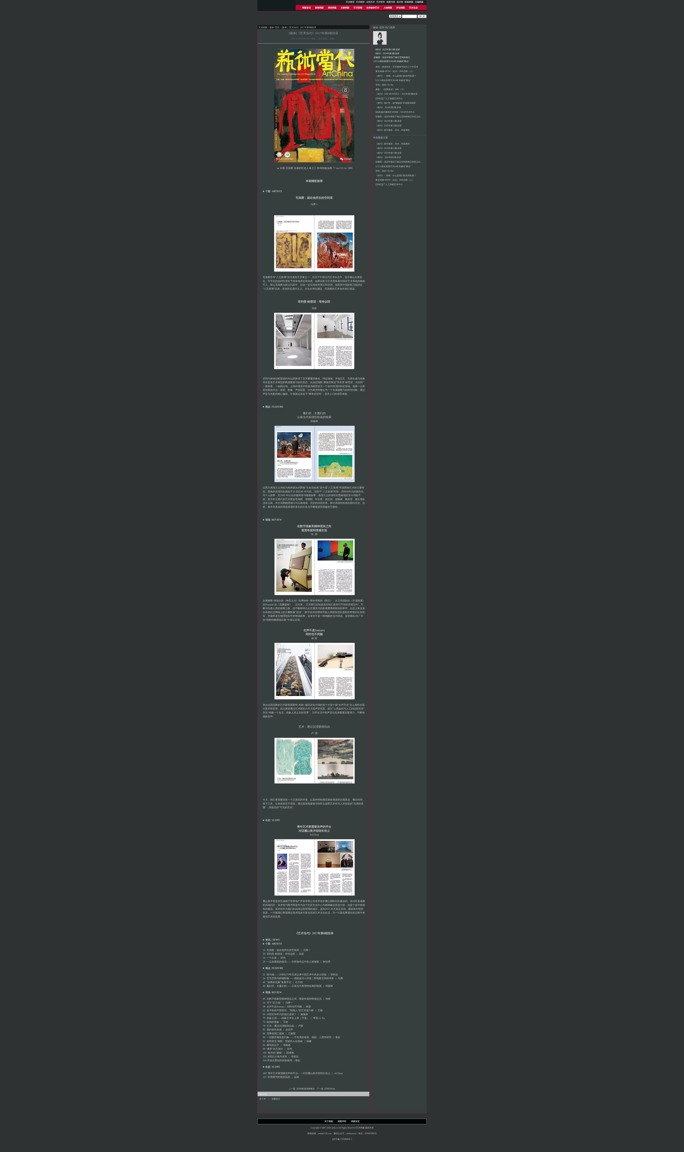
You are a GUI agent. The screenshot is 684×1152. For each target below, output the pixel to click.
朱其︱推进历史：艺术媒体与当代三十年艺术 (396, 67)
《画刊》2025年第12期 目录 (388, 125)
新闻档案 (319, 7)
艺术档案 (263, 27)
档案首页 (306, 7)
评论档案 (400, 7)
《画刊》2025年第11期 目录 (387, 49)
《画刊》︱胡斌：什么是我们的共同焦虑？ (395, 76)
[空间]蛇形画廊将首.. (306, 1088)
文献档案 (345, 7)
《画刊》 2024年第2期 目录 (386, 53)
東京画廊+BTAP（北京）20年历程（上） (394, 71)
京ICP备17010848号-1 (342, 1139)
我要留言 (276, 1099)
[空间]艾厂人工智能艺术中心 (389, 98)
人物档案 (388, 7)
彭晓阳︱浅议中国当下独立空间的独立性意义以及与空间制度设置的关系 (408, 57)
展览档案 (332, 7)
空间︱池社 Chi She (384, 85)
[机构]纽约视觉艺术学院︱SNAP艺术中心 (395, 112)
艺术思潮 (358, 7)
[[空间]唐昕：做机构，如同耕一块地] (380, 44)
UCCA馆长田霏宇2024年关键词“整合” (391, 61)
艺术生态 (413, 7)
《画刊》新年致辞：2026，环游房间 (392, 130)
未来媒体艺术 (372, 7)
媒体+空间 (274, 27)
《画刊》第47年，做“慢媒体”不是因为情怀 (395, 103)
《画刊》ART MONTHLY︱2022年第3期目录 (396, 94)
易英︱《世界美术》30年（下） (390, 89)
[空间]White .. (330, 1088)
